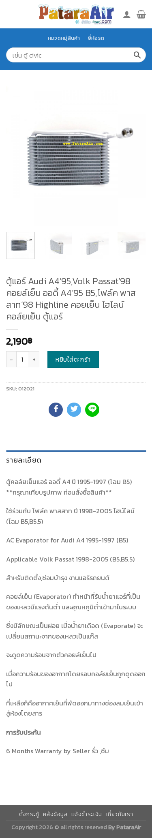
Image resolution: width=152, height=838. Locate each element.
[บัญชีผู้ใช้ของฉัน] (127, 14)
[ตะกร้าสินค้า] (141, 14)
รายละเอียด (23, 459)
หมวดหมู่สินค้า (64, 38)
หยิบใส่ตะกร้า (73, 359)
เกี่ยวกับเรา (119, 814)
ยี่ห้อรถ (96, 38)
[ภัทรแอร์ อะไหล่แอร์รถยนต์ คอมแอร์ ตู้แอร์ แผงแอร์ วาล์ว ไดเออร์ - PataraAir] (76, 14)
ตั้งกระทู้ (29, 814)
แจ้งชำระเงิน (86, 814)
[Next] (133, 156)
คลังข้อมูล (55, 814)
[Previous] (19, 156)
